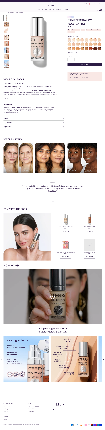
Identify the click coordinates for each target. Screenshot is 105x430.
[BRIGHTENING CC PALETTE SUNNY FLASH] (65, 245)
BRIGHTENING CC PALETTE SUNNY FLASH (66, 252)
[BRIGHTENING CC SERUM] (89, 219)
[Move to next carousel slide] (104, 360)
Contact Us (6, 416)
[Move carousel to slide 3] (53, 201)
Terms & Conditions (33, 406)
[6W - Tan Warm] (74, 48)
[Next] (93, 188)
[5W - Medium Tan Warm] (95, 44)
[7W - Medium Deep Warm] (86, 48)
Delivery (6, 409)
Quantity (70, 56)
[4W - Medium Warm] (82, 44)
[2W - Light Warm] (91, 40)
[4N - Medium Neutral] (78, 44)
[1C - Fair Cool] (69, 40)
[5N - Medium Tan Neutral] (91, 44)
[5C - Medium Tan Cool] (86, 44)
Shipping (70, 69)
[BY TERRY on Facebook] (85, 3)
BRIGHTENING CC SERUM (89, 226)
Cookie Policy (31, 411)
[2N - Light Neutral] (86, 40)
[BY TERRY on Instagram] (87, 3)
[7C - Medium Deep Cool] (78, 48)
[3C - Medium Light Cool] (95, 40)
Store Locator (7, 406)
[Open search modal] (4, 9)
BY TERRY (13, 424)
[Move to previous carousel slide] (1, 360)
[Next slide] (6, 67)
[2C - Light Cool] (82, 40)
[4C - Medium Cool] (74, 44)
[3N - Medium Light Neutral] (99, 40)
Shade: (73, 36)
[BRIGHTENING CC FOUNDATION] (65, 219)
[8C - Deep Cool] (91, 48)
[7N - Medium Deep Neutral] (82, 48)
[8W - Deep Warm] (99, 48)
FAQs (5, 414)
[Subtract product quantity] (73, 59)
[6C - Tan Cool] (99, 44)
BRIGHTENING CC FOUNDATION (66, 226)
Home (5, 12)
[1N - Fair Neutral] (74, 40)
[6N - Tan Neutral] (69, 48)
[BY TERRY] (52, 6)
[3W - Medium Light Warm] (69, 44)
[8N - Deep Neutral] (95, 48)
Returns (6, 411)
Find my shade (73, 53)
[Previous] (12, 188)
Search (5, 419)
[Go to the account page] (97, 9)
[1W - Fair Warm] (78, 40)
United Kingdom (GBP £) (95, 3)
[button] (6, 18)
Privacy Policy (31, 409)
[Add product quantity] (69, 59)
